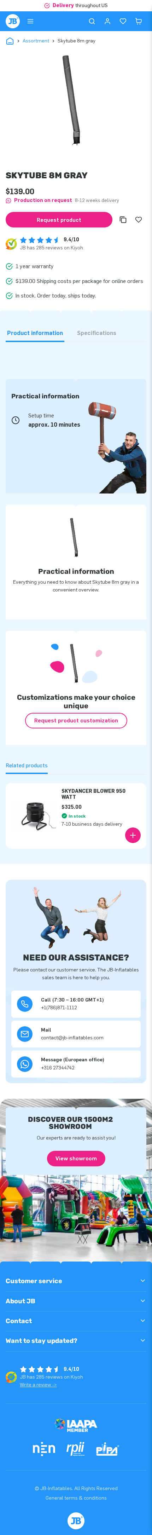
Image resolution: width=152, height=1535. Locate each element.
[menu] (30, 21)
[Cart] (138, 21)
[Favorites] (123, 21)
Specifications (96, 333)
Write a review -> (38, 1385)
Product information (35, 333)
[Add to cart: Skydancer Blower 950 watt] (133, 835)
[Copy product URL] (123, 219)
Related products (27, 765)
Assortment (36, 41)
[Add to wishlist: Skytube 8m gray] (138, 219)
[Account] (107, 21)
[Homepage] (13, 21)
